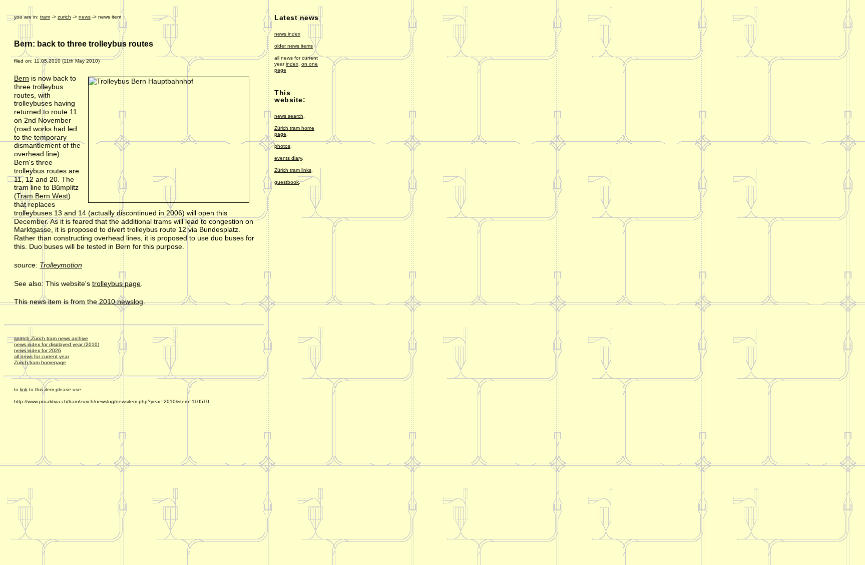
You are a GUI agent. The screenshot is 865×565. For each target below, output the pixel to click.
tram (45, 17)
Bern (21, 78)
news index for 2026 (37, 350)
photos (282, 146)
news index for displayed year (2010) (56, 344)
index (292, 64)
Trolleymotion (61, 265)
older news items (293, 46)
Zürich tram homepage (40, 362)
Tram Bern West (42, 196)
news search (288, 116)
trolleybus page (116, 283)
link (24, 389)
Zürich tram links (292, 170)
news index (287, 34)
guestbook (286, 182)
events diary (288, 158)
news (85, 17)
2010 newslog (121, 302)
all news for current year (41, 356)
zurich (64, 17)
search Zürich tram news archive (51, 338)
